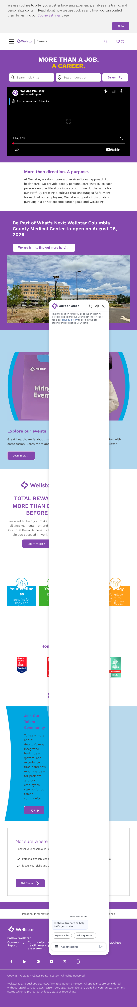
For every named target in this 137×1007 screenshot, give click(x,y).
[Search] (106, 41)
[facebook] (11, 962)
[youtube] (51, 962)
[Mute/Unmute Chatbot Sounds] (97, 306)
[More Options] (56, 947)
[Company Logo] (25, 41)
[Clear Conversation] (90, 306)
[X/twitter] (65, 962)
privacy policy (70, 319)
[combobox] (31, 77)
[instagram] (38, 962)
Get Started (27, 883)
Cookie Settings (49, 15)
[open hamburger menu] (11, 41)
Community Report (15, 944)
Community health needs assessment (37, 945)
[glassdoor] (78, 962)
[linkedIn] (25, 962)
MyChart (115, 942)
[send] (101, 947)
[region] (79, 626)
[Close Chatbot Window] (103, 306)
